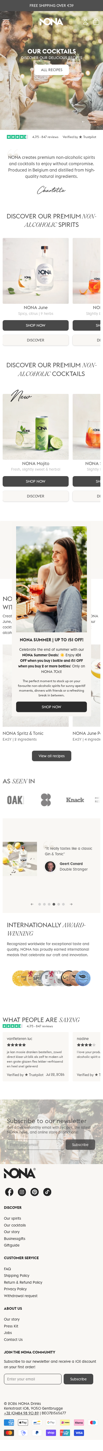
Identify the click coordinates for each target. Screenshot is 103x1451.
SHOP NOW (51, 707)
